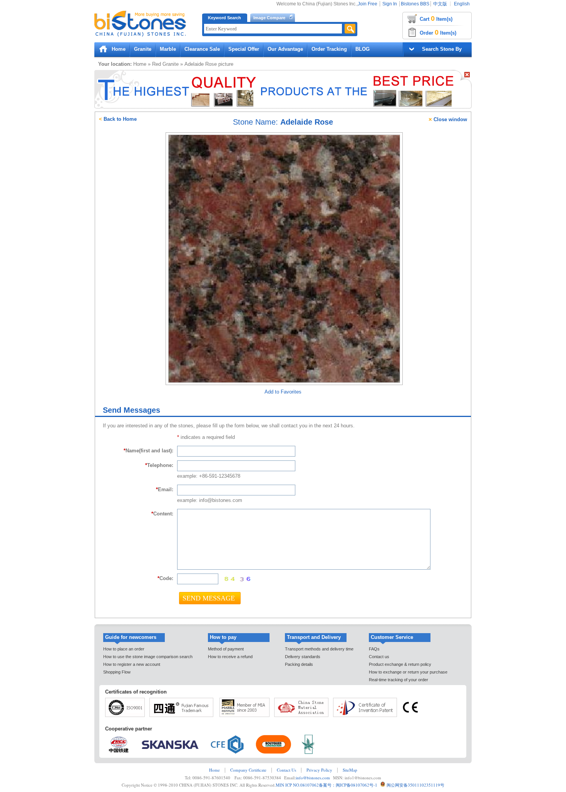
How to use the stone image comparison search (148, 656)
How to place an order (123, 649)
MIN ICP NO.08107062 (297, 785)
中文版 (440, 4)
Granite (142, 49)
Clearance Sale (202, 49)
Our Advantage (285, 49)
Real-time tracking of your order (398, 679)
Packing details (299, 664)
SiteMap (350, 770)
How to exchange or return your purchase (408, 672)
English (462, 4)
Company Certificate (248, 770)
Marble (168, 49)
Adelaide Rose (200, 64)
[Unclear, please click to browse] (236, 579)
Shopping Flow (117, 672)
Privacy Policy (319, 770)
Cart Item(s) (436, 18)
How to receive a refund (230, 656)
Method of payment (226, 649)
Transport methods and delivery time (319, 649)
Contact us (379, 656)
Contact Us (286, 770)
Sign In (389, 4)
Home (119, 49)
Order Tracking (329, 49)
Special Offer (243, 49)
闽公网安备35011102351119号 (415, 785)
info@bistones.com (313, 777)
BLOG (362, 49)
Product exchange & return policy (400, 664)
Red (156, 64)
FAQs (374, 649)
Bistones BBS (415, 4)
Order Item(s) (438, 32)
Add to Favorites (283, 392)
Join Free (367, 4)
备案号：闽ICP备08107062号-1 (348, 785)
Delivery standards (302, 656)
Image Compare (269, 17)
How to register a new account (131, 664)
